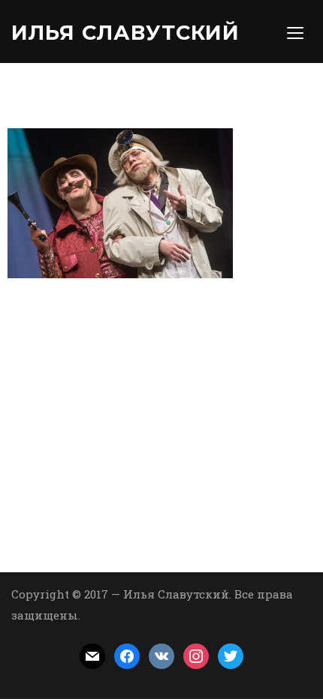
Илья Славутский (125, 32)
